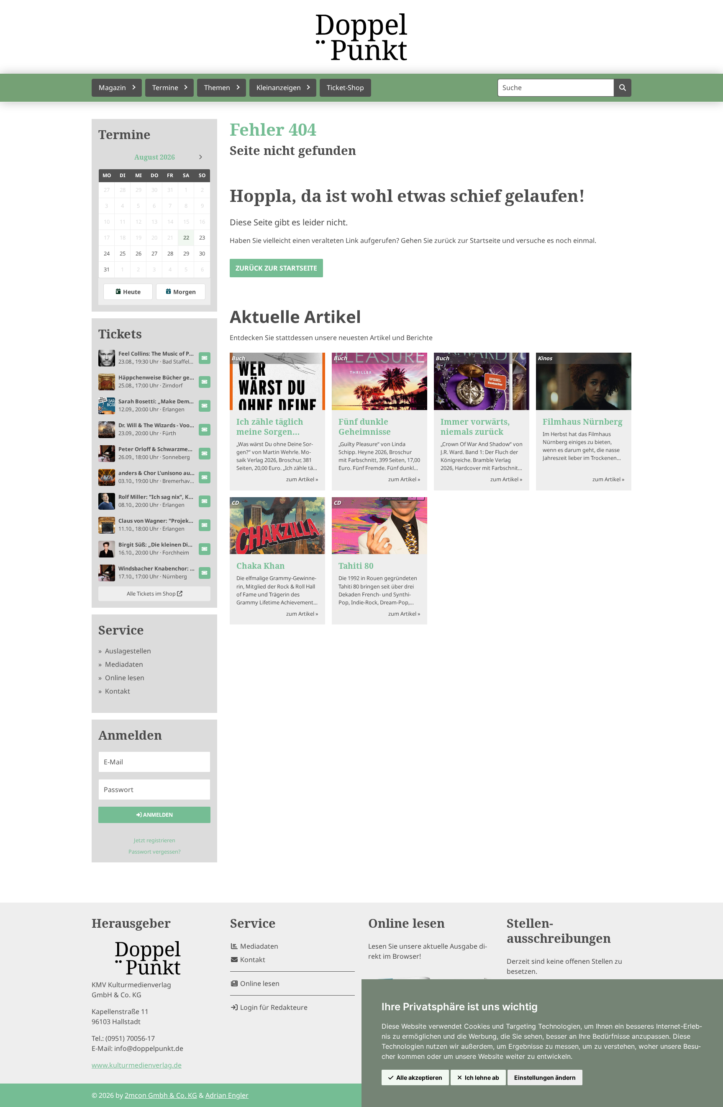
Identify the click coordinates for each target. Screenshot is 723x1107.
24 (107, 253)
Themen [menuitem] (217, 87)
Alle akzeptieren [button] (419, 1077)
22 (186, 237)
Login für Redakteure (273, 1007)
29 (186, 253)
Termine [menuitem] (165, 87)
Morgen (184, 292)
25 (123, 253)
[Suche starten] (622, 87)
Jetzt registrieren (154, 840)
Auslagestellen (127, 650)
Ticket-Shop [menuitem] (345, 87)
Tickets (120, 334)
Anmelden (157, 814)
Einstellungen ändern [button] (545, 1077)
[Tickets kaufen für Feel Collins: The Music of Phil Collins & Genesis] (204, 358)
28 (170, 253)
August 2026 (154, 157)
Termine (124, 134)
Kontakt (116, 691)
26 (138, 253)
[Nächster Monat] (200, 157)
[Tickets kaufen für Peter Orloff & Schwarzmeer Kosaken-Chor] (204, 453)
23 (202, 237)
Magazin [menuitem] (112, 87)
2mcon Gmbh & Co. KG (161, 1095)
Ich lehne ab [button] (482, 1077)
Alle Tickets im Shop (152, 593)
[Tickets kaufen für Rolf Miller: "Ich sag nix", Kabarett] (204, 501)
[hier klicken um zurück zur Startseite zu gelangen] (361, 36)
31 (107, 269)
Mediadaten (123, 664)
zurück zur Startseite (276, 268)
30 (202, 253)
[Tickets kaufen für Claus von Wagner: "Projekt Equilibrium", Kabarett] (204, 525)
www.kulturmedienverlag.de (137, 1065)
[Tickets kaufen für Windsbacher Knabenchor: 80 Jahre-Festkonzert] (204, 573)
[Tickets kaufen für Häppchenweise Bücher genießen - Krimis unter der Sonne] (204, 382)
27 (154, 253)
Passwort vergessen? (154, 851)
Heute (132, 292)
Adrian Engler (227, 1095)
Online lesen (123, 677)
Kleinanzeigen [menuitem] (278, 87)
